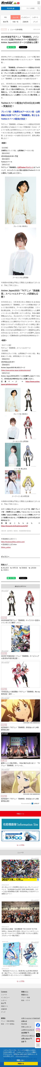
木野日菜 (15, 568)
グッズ (35, 22)
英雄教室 (24, 568)
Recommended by (26, 803)
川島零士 (6, 570)
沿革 (22, 1041)
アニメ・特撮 (25, 997)
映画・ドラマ (25, 1000)
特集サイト (4, 1006)
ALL (5, 17)
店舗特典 (25, 22)
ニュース (15, 17)
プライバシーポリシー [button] (22, 1056)
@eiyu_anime (6, 547)
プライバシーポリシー (28, 1035)
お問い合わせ (25, 1038)
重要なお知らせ (26, 1027)
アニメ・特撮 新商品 (7, 1021)
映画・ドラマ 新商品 (7, 1024)
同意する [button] (21, 1063)
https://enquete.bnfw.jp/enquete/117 (14, 526)
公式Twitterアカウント (25, 167)
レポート (35, 17)
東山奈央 (6, 568)
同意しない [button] (20, 1060)
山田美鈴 (33, 568)
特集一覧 (15, 22)
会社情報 (24, 1032)
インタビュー (25, 17)
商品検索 (9, 8)
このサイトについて (27, 1030)
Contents (4, 992)
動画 (4, 22)
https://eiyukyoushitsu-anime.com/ (13, 542)
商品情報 (24, 1024)
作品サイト (24, 994)
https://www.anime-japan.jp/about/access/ (16, 370)
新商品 (3, 1018)
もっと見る (20, 845)
